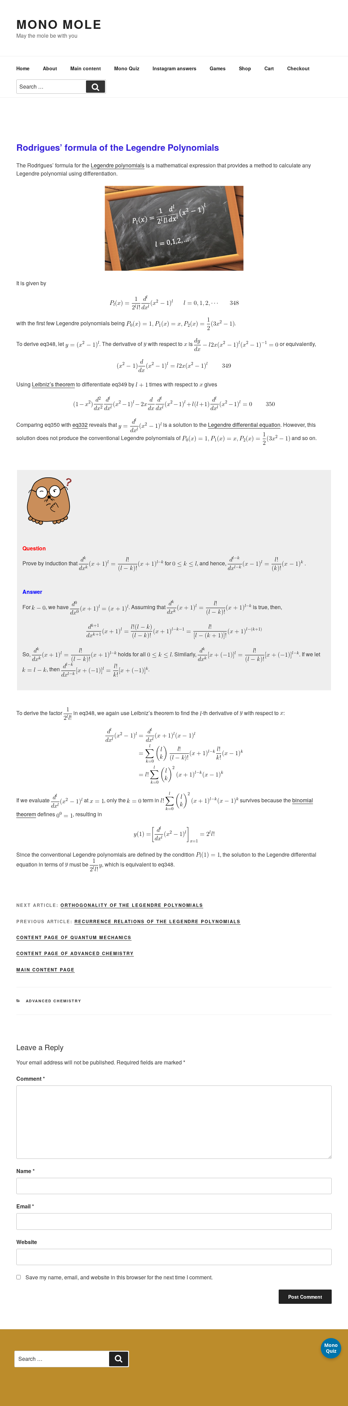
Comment (30, 1078)
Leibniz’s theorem (53, 384)
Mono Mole (59, 24)
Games (218, 68)
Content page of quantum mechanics (74, 937)
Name (25, 1171)
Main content (85, 68)
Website (26, 1242)
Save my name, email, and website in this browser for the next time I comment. (119, 1277)
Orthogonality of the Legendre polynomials (131, 905)
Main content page (45, 969)
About (50, 68)
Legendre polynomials (117, 165)
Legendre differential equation (244, 424)
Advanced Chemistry (54, 1000)
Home (23, 68)
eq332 (80, 424)
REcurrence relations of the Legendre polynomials (157, 921)
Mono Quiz (126, 68)
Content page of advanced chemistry (75, 953)
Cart (269, 68)
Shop (245, 68)
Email (25, 1206)
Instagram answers (174, 68)
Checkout (298, 68)
